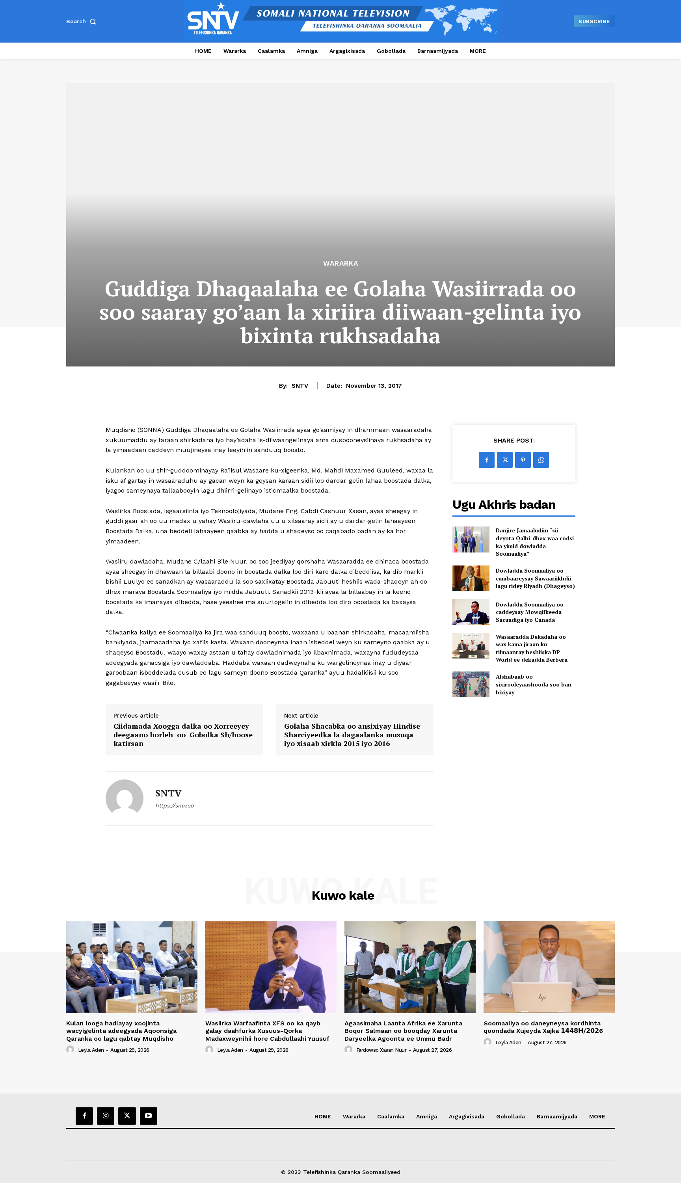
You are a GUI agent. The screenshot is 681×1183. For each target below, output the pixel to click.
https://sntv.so (174, 805)
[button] (82, 21)
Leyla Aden (91, 1050)
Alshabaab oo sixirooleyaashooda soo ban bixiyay (533, 684)
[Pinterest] (523, 460)
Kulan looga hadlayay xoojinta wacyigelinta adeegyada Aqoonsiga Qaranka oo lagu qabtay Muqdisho (121, 1030)
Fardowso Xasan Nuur (381, 1050)
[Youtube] (148, 1116)
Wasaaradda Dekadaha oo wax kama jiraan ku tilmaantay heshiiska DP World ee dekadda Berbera (532, 648)
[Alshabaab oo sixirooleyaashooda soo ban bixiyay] (470, 684)
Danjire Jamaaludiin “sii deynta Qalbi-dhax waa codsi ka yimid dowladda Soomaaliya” (535, 541)
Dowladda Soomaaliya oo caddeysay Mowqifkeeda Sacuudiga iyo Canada (530, 612)
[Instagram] (105, 1116)
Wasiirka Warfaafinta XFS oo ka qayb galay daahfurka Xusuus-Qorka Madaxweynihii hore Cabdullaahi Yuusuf (267, 1030)
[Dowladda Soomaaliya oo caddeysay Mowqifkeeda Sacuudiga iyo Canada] (470, 612)
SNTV (300, 385)
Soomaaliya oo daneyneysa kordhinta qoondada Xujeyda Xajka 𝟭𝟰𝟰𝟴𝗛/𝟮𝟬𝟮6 (543, 1026)
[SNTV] (124, 798)
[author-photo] (71, 1049)
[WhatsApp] (541, 460)
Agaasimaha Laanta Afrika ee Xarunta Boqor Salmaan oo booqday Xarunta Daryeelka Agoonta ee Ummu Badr (403, 1030)
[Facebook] (487, 460)
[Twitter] (505, 460)
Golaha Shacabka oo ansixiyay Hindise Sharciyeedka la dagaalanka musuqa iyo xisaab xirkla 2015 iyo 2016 (352, 735)
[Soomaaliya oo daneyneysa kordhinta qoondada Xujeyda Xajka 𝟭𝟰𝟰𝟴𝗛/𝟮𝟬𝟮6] (549, 967)
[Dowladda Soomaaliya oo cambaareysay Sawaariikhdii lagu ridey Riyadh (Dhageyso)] (470, 578)
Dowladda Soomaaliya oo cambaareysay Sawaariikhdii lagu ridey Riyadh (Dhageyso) (535, 578)
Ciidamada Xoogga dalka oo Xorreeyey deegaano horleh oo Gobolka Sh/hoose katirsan (183, 735)
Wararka (340, 263)
